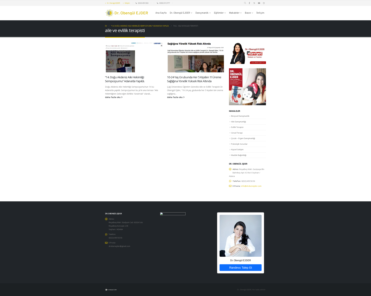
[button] (245, 3)
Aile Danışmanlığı (238, 121)
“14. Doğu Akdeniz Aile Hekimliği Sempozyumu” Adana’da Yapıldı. (124, 79)
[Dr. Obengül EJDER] (240, 236)
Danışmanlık (202, 13)
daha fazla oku (113, 97)
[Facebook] (249, 3)
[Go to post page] (134, 57)
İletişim (127, 3)
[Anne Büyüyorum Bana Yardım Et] (247, 86)
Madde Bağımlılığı (238, 155)
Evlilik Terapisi (237, 127)
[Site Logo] (127, 13)
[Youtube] (259, 3)
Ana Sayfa (161, 13)
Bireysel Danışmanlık (240, 116)
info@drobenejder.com (251, 186)
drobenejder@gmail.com (119, 246)
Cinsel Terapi (237, 132)
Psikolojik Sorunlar (239, 144)
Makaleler (234, 13)
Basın (248, 13)
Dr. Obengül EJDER (113, 3)
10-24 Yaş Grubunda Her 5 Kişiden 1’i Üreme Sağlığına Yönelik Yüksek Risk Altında (194, 79)
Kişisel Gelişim (237, 149)
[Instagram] (264, 3)
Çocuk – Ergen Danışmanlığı (243, 138)
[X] (254, 3)
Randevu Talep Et (240, 267)
